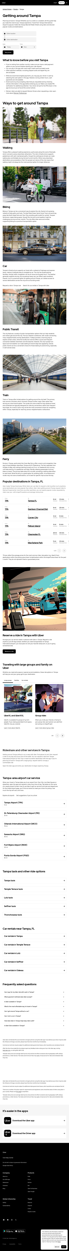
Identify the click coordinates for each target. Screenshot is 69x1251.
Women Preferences (20, 93)
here (59, 1241)
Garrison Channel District (39, 509)
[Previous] (57, 735)
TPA (6, 501)
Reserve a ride (9, 651)
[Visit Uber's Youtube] (8, 1220)
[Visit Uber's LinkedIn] (4, 1220)
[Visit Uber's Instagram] (12, 1220)
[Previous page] (59, 551)
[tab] (30, 680)
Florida (15, 9)
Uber (4, 3)
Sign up (61, 2)
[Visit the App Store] (19, 1231)
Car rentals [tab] (25, 680)
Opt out (57, 1246)
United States (7, 9)
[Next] (62, 735)
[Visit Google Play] (8, 1231)
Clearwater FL (34, 534)
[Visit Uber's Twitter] (16, 1220)
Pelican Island (34, 526)
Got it (63, 1246)
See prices (8, 52)
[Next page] (64, 551)
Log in (55, 2)
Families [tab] (16, 680)
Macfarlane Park (35, 543)
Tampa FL (32, 501)
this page (18, 1091)
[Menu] (66, 2)
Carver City (33, 517)
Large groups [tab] (8, 680)
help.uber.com (6, 1050)
